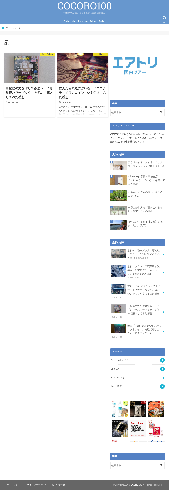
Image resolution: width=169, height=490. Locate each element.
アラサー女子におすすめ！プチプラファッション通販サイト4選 (146, 164)
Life (73, 21)
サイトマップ (13, 484)
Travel (80, 21)
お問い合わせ (58, 484)
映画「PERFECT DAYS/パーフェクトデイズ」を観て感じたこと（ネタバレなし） (137, 331)
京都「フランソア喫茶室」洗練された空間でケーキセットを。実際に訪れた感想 (143, 272)
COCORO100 (135, 485)
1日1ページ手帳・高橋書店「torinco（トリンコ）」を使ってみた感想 (146, 180)
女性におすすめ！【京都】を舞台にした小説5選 (145, 223)
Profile (66, 21)
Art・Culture (90, 21)
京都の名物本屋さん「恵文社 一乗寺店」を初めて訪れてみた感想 (143, 254)
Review (102, 21)
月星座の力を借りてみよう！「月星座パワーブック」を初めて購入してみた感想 (136, 311)
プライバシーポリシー (36, 484)
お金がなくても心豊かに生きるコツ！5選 (145, 194)
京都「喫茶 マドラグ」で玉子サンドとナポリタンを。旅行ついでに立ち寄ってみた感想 (136, 292)
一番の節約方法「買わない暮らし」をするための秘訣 (145, 209)
